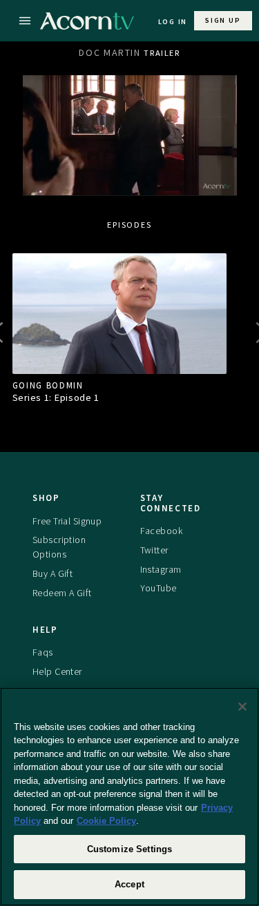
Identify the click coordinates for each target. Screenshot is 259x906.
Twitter (154, 550)
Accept (129, 884)
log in (173, 21)
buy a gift (52, 573)
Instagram (161, 569)
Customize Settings (129, 849)
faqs (42, 652)
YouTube (158, 588)
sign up (222, 20)
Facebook (161, 530)
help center (57, 671)
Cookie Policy (106, 821)
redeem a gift (62, 593)
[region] (129, 796)
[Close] (242, 706)
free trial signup (67, 521)
